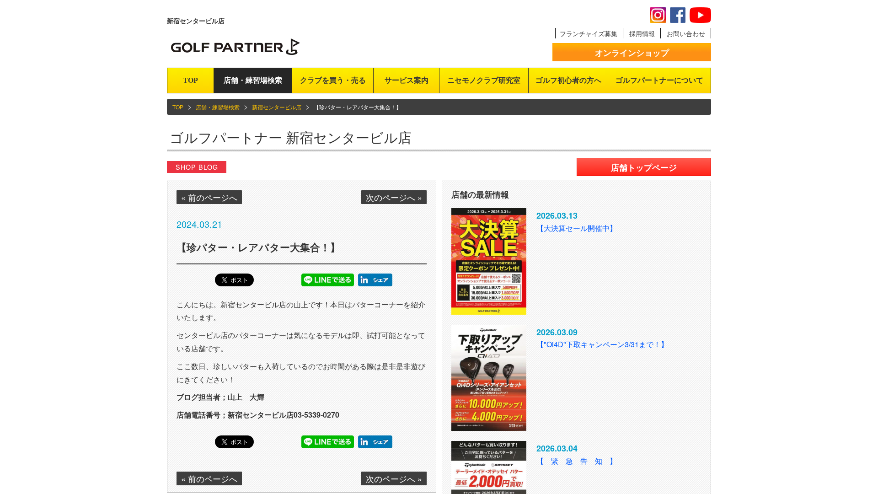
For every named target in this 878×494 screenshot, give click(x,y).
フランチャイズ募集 (588, 33)
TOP (190, 80)
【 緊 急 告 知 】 (576, 461)
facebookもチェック (677, 15)
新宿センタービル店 (276, 107)
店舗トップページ (644, 167)
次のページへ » (394, 197)
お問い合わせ (686, 33)
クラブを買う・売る (333, 80)
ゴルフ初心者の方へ (568, 80)
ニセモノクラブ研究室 (483, 80)
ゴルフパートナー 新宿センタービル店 (291, 137)
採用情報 (642, 33)
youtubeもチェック (700, 15)
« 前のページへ (209, 197)
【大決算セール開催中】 (576, 228)
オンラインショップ (632, 53)
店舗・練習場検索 (253, 80)
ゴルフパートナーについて (659, 80)
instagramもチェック (658, 15)
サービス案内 (406, 80)
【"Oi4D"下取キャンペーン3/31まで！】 (602, 344)
